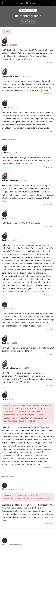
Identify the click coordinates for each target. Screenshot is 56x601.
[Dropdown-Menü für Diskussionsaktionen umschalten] (53, 3)
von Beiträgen (27, 3)
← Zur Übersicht (28, 21)
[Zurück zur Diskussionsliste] (2, 3)
